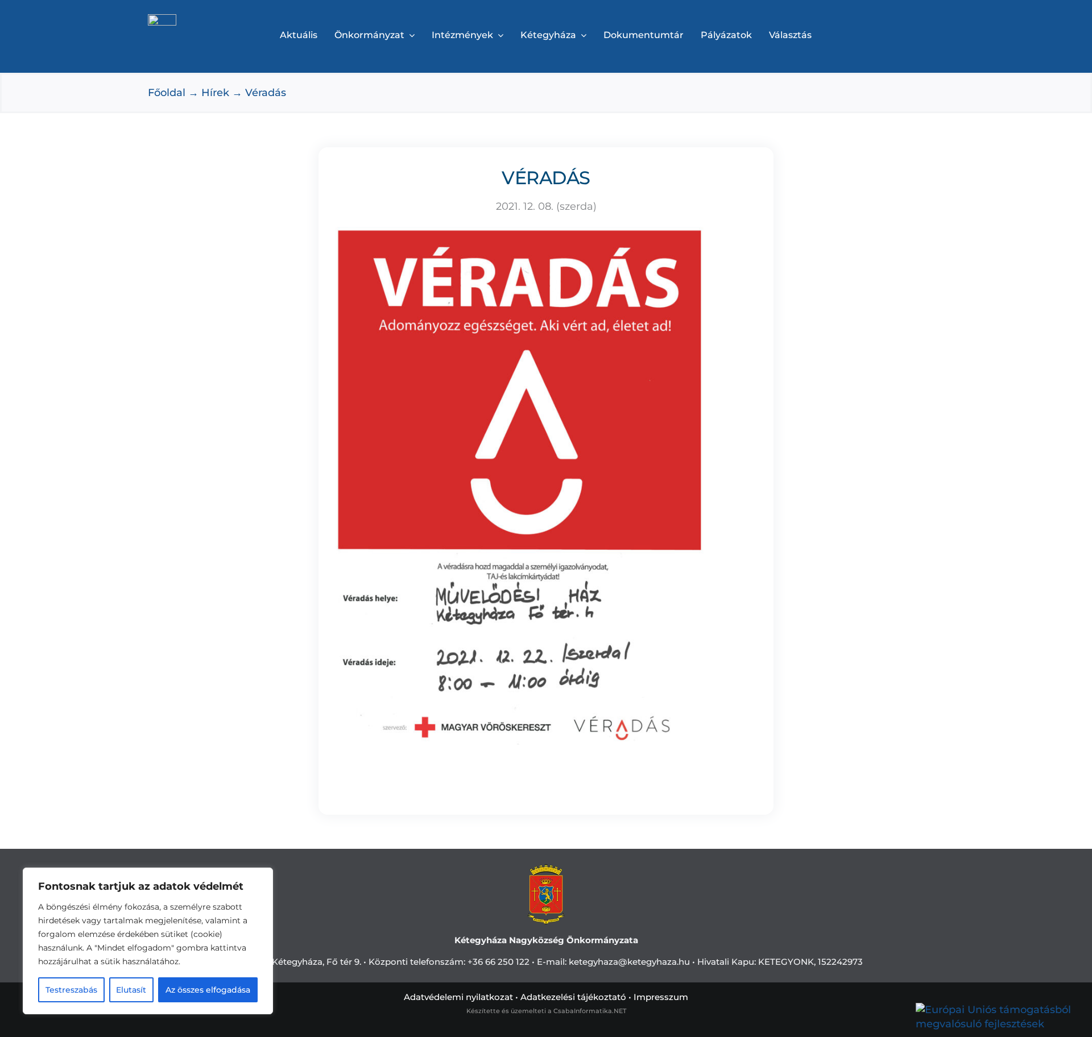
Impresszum (661, 997)
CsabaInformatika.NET (589, 1011)
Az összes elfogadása (208, 990)
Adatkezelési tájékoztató (573, 997)
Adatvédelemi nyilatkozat (458, 997)
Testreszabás (71, 990)
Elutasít (131, 990)
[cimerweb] (162, 19)
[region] (148, 941)
